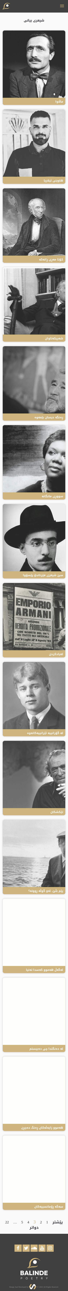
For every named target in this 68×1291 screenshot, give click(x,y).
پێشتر (57, 1222)
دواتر (34, 1227)
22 (7, 1222)
